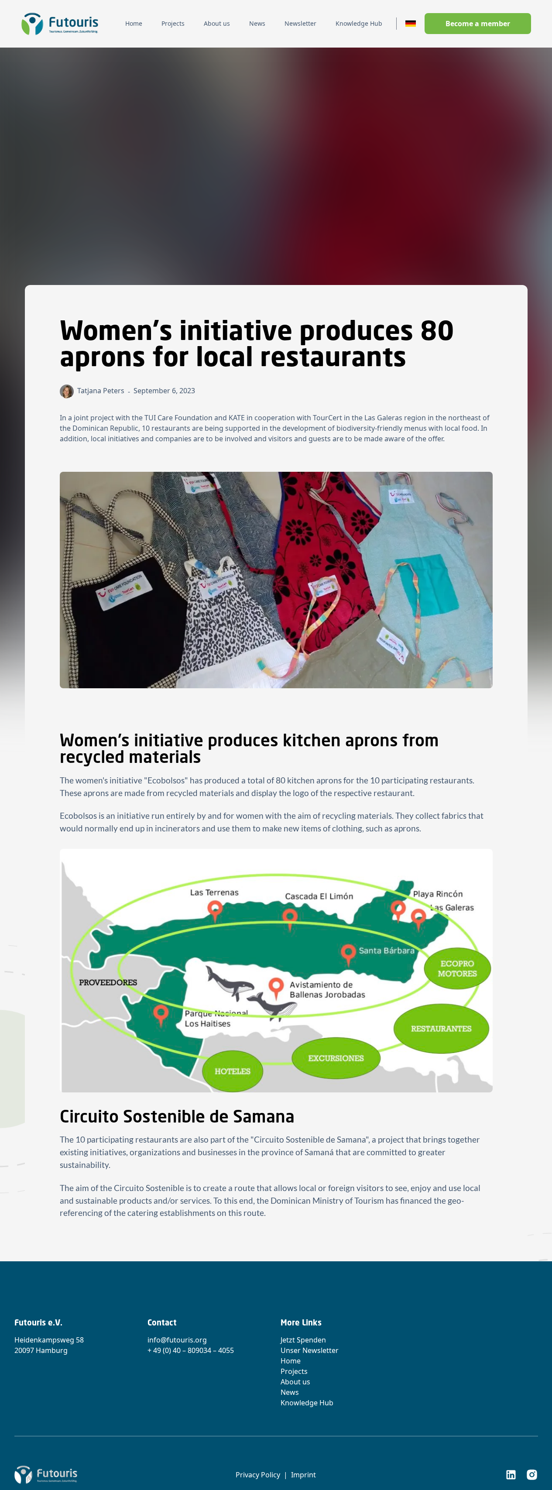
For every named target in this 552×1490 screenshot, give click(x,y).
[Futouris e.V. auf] (511, 1475)
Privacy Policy (258, 1475)
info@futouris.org (177, 1340)
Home (291, 1361)
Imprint (303, 1475)
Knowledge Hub (307, 1403)
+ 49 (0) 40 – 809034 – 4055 (190, 1350)
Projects (294, 1371)
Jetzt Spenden (303, 1340)
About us (295, 1382)
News (290, 1392)
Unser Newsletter (310, 1350)
